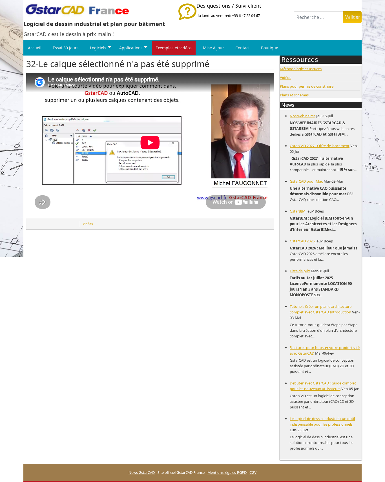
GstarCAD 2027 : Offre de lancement (319, 145)
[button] (372, 469)
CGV (252, 472)
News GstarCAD (142, 472)
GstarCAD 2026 (302, 241)
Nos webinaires (302, 115)
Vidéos (88, 224)
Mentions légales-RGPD (227, 472)
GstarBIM (298, 211)
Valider (352, 17)
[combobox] (318, 17)
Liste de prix (300, 270)
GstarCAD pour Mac (306, 181)
